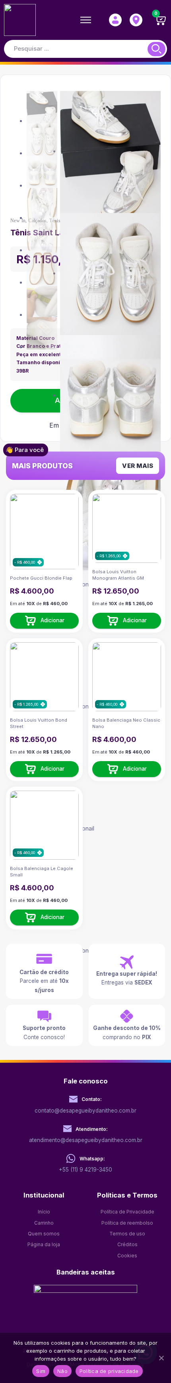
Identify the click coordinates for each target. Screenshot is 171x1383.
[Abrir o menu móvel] (85, 20)
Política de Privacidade (127, 1212)
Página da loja (43, 1244)
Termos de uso (127, 1234)
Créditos (127, 1244)
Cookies (127, 1256)
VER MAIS (137, 466)
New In (17, 220)
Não (62, 1371)
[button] (44, 620)
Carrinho (44, 1223)
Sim (40, 1371)
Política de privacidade (109, 1371)
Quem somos (44, 1234)
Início (44, 1212)
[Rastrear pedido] (136, 20)
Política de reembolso (127, 1223)
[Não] (161, 1358)
